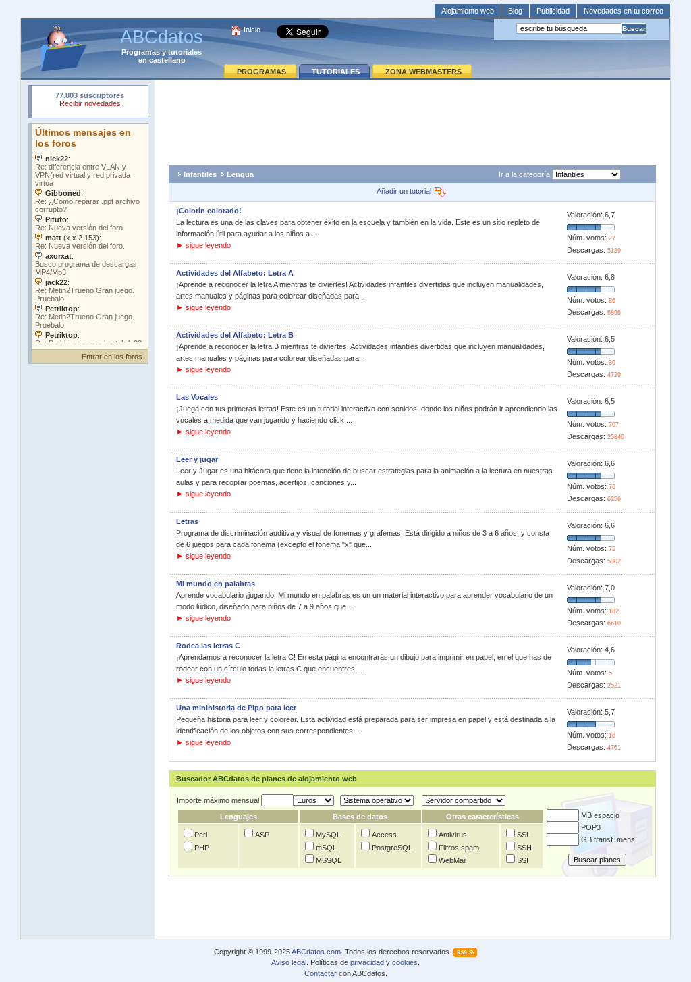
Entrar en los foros (112, 357)
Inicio (252, 30)
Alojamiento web (467, 11)
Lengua (240, 174)
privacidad (367, 962)
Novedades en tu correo (623, 11)
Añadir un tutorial (405, 191)
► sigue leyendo (203, 245)
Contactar (320, 973)
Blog (515, 11)
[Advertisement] (412, 118)
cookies (405, 962)
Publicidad (553, 11)
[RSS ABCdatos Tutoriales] (465, 952)
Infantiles (200, 174)
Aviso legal (288, 962)
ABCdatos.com (316, 952)
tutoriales (185, 52)
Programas (140, 52)
